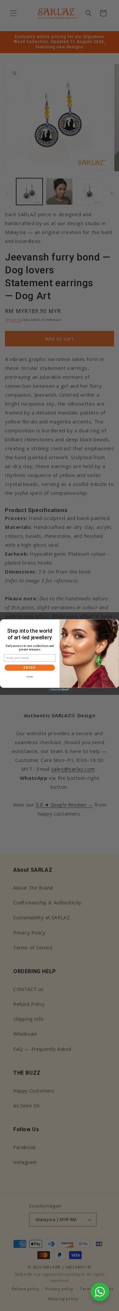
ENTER (29, 667)
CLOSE (29, 677)
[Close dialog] (115, 623)
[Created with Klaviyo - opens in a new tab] (59, 690)
